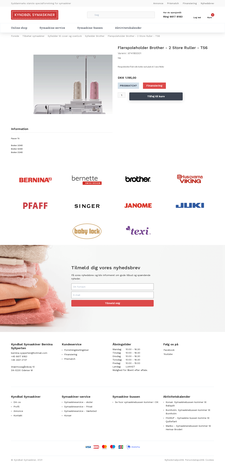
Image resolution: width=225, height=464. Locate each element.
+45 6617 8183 (19, 356)
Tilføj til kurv (156, 96)
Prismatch (173, 3)
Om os (17, 402)
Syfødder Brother (94, 36)
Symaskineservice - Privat (78, 406)
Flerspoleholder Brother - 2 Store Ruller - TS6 (134, 36)
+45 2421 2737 (19, 360)
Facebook (169, 350)
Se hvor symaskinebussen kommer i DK (136, 402)
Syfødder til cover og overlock (65, 36)
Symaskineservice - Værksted (80, 411)
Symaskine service (52, 27)
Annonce (158, 3)
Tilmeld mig (112, 303)
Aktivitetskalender (128, 27)
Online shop (19, 27)
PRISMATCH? (128, 85)
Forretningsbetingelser (76, 350)
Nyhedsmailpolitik (174, 460)
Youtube (168, 354)
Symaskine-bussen (90, 27)
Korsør (67, 415)
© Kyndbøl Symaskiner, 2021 (26, 460)
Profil (16, 406)
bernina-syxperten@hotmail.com (29, 353)
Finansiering (190, 3)
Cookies (209, 460)
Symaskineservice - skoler (78, 402)
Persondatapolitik (194, 460)
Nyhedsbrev (207, 3)
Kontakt (18, 415)
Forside (15, 36)
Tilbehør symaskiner (33, 36)
